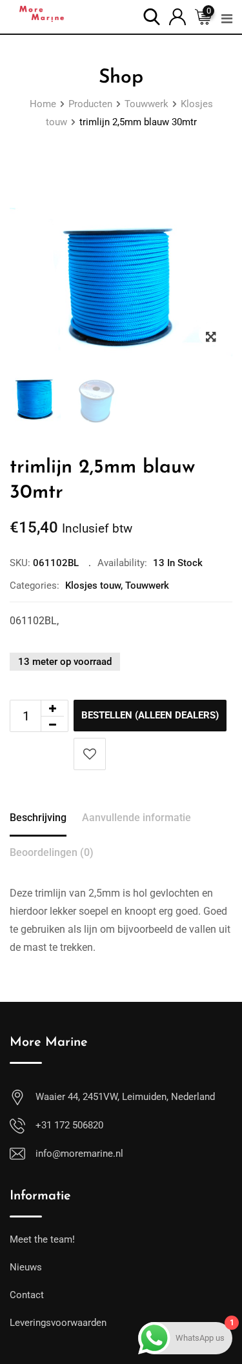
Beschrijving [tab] (38, 817)
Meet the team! (42, 1239)
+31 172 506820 (69, 1125)
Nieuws (26, 1267)
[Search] (151, 16)
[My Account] (177, 16)
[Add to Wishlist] (90, 754)
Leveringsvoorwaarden (58, 1322)
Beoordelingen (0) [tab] (52, 852)
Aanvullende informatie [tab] (136, 817)
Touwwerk (147, 585)
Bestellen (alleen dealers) (150, 715)
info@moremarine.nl (79, 1153)
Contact (27, 1295)
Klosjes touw (93, 585)
